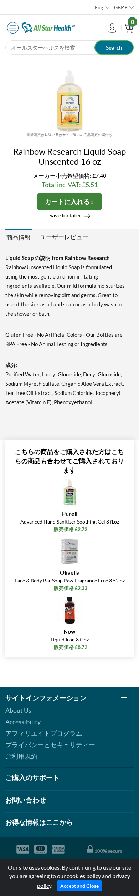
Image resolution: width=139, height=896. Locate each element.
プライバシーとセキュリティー (50, 745)
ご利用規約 (21, 756)
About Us (18, 710)
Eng (99, 7)
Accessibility (23, 722)
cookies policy (84, 875)
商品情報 (18, 237)
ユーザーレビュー (64, 237)
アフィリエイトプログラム (43, 733)
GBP (121, 7)
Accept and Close (79, 886)
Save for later (65, 215)
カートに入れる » (69, 201)
